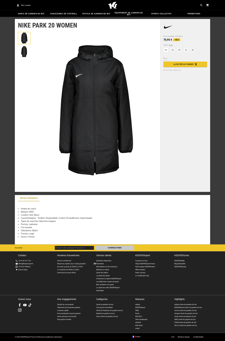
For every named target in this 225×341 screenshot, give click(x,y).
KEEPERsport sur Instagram (19, 310)
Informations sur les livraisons (106, 267)
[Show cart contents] (207, 5)
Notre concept (140, 273)
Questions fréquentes (103, 261)
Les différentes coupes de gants (107, 282)
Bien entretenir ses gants (105, 285)
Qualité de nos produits (65, 304)
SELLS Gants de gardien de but (185, 325)
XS (166, 50)
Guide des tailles (102, 273)
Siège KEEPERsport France (145, 264)
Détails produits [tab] (29, 198)
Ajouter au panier (183, 64)
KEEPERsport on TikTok (30, 305)
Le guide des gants (103, 276)
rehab (137, 328)
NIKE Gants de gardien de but (184, 319)
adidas (137, 304)
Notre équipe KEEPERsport (145, 267)
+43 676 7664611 (24, 267)
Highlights (179, 299)
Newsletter (18, 248)
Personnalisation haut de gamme (69, 313)
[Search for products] (201, 5)
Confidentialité (198, 337)
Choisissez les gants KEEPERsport (108, 279)
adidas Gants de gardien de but (185, 304)
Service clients (103, 255)
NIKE (137, 310)
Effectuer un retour (102, 270)
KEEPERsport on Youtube (25, 305)
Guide (171, 45)
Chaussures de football (63, 14)
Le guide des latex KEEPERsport (108, 288)
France (137, 337)
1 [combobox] (164, 58)
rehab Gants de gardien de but (185, 316)
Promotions (194, 14)
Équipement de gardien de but (129, 14)
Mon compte (25, 5)
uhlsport (138, 322)
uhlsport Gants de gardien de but (186, 313)
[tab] (24, 38)
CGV (172, 337)
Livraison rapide (63, 310)
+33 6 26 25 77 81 (24, 261)
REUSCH (138, 316)
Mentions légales (184, 337)
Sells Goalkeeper (141, 319)
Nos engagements (66, 299)
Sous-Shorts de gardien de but (107, 316)
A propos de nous (141, 261)
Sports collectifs (161, 14)
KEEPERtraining (180, 267)
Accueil (112, 5)
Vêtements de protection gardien (68, 307)
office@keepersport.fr (25, 264)
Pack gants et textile (64, 319)
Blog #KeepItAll (179, 264)
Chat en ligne (23, 270)
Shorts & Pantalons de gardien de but (109, 310)
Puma (137, 313)
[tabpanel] (60, 222)
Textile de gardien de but (96, 14)
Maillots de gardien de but (105, 313)
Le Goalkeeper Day (142, 276)
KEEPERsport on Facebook (19, 305)
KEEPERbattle (179, 261)
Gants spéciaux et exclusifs (66, 316)
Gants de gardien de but (31, 14)
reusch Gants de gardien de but (185, 310)
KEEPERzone (181, 255)
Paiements (100, 264)
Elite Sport (139, 325)
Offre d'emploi (140, 270)
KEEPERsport (142, 255)
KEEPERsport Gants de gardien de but (188, 307)
